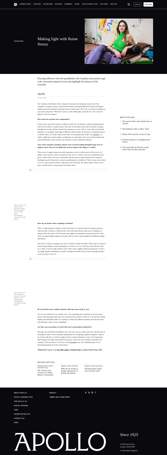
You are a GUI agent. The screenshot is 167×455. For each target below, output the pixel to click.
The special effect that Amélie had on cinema (137, 122)
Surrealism (73, 342)
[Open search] (129, 4)
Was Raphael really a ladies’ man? (135, 129)
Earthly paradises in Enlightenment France (136, 141)
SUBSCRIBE (148, 4)
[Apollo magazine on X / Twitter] (89, 392)
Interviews (18, 41)
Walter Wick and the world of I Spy (136, 134)
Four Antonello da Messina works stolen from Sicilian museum (135, 148)
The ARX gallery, (63, 350)
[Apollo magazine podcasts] (95, 392)
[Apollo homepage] (16, 4)
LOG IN (137, 4)
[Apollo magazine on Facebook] (86, 392)
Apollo (41, 93)
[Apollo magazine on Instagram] (92, 392)
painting (96, 134)
